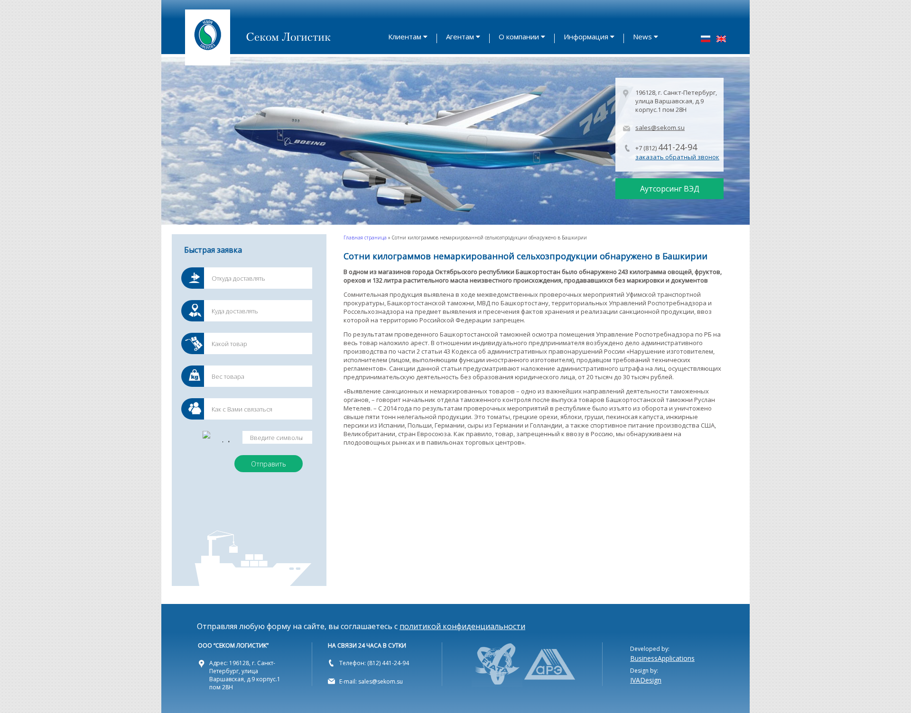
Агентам (460, 36)
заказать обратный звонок (677, 157)
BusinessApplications (662, 658)
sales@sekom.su (660, 127)
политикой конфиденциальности (462, 626)
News (642, 36)
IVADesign (645, 680)
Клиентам (404, 36)
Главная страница (365, 237)
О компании (519, 36)
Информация (586, 36)
